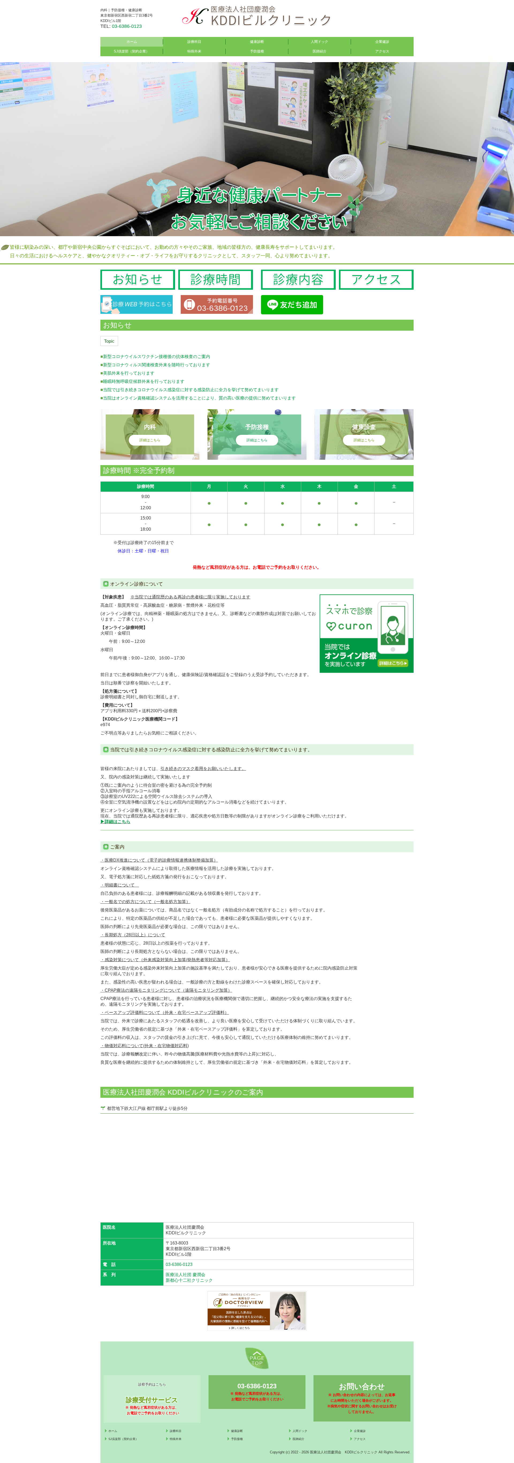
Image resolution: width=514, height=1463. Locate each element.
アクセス (382, 51)
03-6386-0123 (127, 26)
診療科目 (194, 42)
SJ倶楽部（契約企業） (131, 51)
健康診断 (257, 42)
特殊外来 (194, 51)
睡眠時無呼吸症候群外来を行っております (143, 381)
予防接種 (257, 51)
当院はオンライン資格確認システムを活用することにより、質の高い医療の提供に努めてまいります (199, 398)
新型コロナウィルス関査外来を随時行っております (156, 365)
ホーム (132, 42)
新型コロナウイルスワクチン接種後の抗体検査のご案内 (156, 356)
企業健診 (382, 42)
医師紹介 (320, 51)
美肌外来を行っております (128, 373)
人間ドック (319, 42)
